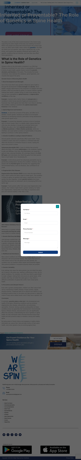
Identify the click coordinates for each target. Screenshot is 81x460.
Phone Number (28, 229)
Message (26, 238)
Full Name (26, 209)
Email (25, 219)
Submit (40, 252)
